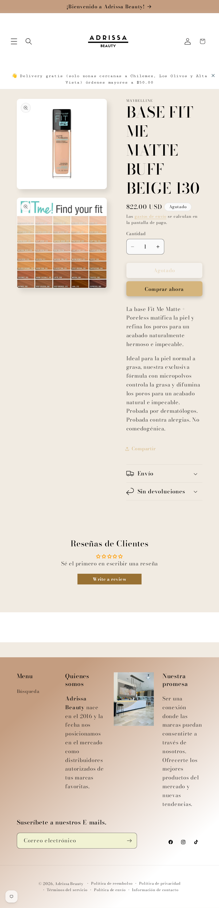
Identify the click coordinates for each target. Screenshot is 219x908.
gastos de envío (150, 216)
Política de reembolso (111, 883)
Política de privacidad (160, 883)
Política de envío (110, 890)
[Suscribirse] (129, 840)
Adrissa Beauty (69, 884)
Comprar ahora (164, 289)
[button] (14, 41)
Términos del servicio (67, 890)
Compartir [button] (144, 448)
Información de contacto (155, 890)
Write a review (110, 579)
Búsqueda (28, 691)
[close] (213, 75)
